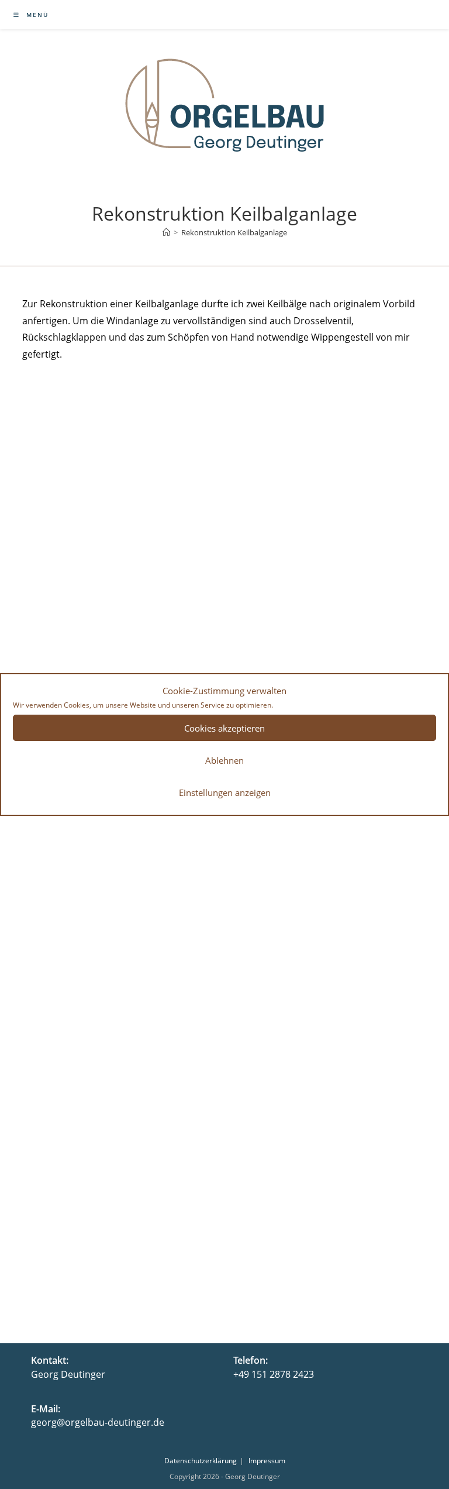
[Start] (166, 232)
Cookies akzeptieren (224, 728)
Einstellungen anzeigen (225, 792)
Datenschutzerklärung (200, 1461)
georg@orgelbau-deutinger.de (97, 1422)
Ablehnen (224, 760)
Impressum (266, 1461)
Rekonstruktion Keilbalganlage (234, 232)
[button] (70, 423)
